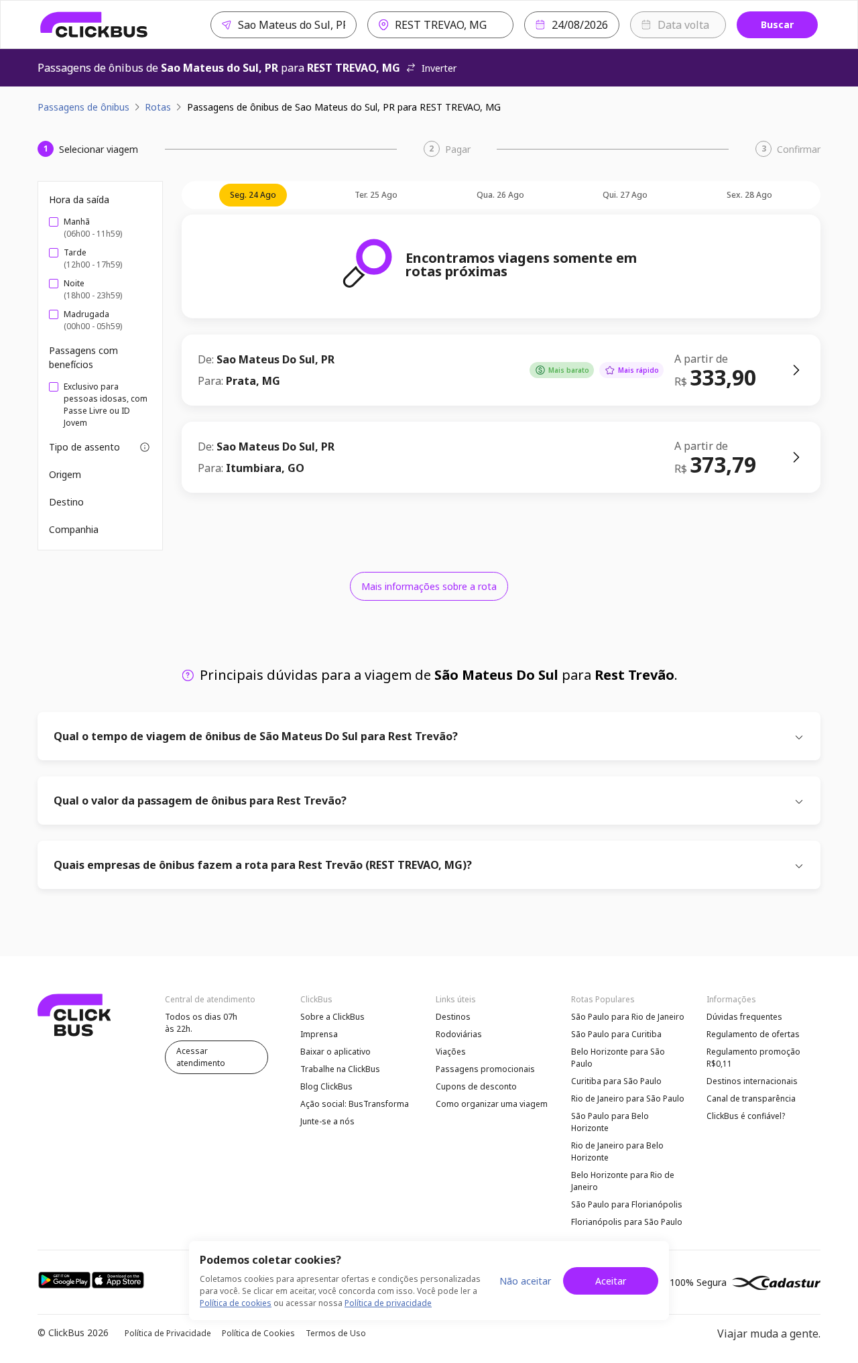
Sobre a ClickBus (332, 1016)
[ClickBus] (94, 24)
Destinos (453, 1016)
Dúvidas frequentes (744, 1016)
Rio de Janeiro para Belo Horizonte (617, 1151)
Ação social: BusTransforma (354, 1104)
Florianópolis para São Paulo (626, 1222)
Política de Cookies (258, 1333)
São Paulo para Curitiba (616, 1034)
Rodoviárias (459, 1034)
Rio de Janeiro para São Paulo (627, 1098)
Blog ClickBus (326, 1086)
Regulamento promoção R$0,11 (753, 1057)
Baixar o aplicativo (335, 1051)
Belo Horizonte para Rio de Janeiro (622, 1181)
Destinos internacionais (752, 1081)
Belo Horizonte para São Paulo (618, 1057)
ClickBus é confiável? (746, 1116)
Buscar (777, 24)
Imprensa (319, 1034)
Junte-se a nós (327, 1121)
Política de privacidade (388, 1303)
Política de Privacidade (168, 1333)
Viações (451, 1051)
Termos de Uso (336, 1333)
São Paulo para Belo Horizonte (610, 1122)
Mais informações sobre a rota (429, 586)
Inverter (439, 68)
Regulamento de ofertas (753, 1034)
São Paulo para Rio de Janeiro (627, 1016)
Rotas (158, 107)
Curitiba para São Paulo (616, 1081)
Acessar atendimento (200, 1057)
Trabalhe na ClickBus (340, 1069)
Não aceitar (525, 1281)
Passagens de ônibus (83, 107)
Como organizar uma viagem (492, 1104)
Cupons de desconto (476, 1086)
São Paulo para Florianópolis (626, 1204)
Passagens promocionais (485, 1069)
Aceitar (610, 1281)
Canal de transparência (751, 1098)
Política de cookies (235, 1303)
